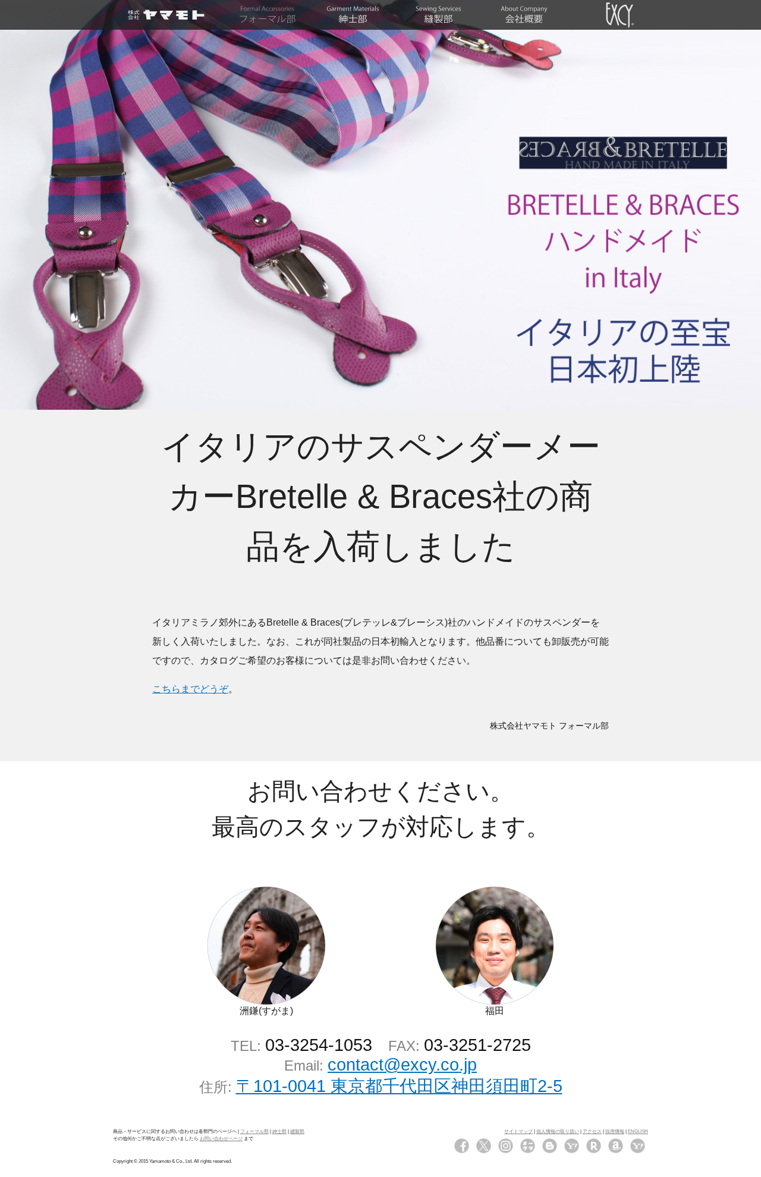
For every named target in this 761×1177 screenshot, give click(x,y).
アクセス (592, 1131)
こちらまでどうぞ (190, 689)
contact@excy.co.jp (402, 1064)
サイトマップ (518, 1131)
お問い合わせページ (221, 1138)
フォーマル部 (254, 1131)
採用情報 (614, 1131)
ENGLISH (638, 1131)
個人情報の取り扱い (557, 1131)
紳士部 (279, 1131)
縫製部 (297, 1131)
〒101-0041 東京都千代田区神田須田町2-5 (399, 1086)
